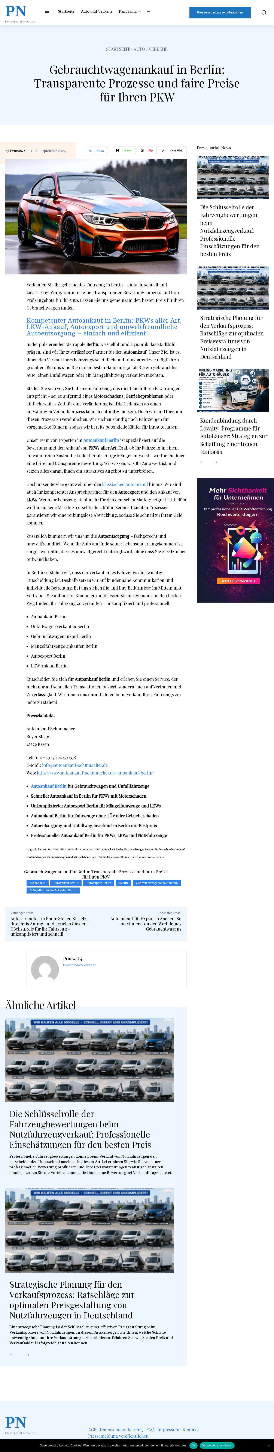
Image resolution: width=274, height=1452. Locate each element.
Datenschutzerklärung (217, 1445)
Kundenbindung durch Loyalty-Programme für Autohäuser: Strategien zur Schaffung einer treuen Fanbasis (234, 436)
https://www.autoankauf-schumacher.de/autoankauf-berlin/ (95, 773)
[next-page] (27, 1355)
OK (194, 1445)
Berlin (123, 883)
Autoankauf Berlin (49, 786)
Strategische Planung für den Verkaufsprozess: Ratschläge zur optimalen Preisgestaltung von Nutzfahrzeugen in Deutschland (72, 1299)
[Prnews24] (45, 969)
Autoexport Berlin (98, 883)
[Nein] (269, 1445)
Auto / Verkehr (151, 49)
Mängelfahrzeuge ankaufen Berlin (53, 890)
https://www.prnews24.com (79, 965)
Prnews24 (18, 151)
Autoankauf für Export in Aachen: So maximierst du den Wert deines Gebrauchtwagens (145, 924)
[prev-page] (12, 1355)
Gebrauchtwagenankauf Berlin (157, 883)
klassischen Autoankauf (125, 484)
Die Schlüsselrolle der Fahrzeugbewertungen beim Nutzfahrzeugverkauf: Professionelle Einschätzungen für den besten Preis (80, 1129)
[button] (262, 12)
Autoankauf (37, 883)
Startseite (118, 49)
